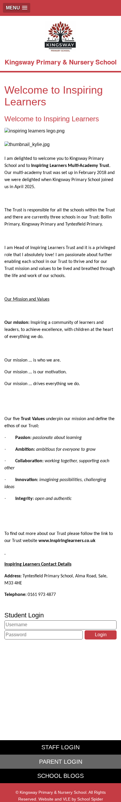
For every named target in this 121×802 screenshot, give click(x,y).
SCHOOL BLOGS (60, 776)
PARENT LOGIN (60, 761)
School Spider (90, 799)
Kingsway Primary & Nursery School (61, 62)
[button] (16, 8)
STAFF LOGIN (60, 747)
